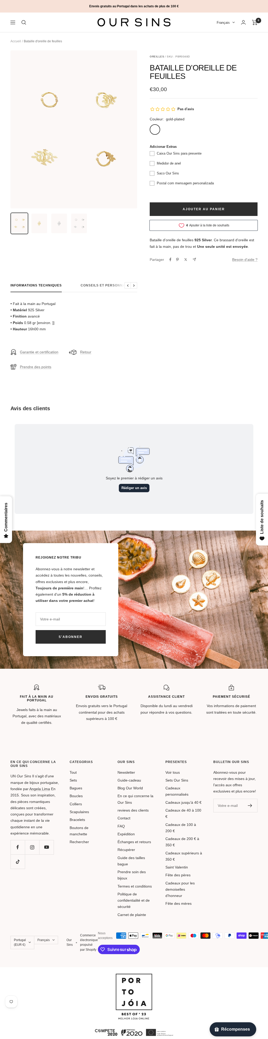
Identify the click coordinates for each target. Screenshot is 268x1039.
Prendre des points (35, 367)
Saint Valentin (176, 867)
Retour (85, 352)
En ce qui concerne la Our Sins (135, 799)
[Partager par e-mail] (194, 259)
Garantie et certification (39, 352)
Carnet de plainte (132, 915)
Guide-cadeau (129, 780)
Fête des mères (178, 903)
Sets (73, 780)
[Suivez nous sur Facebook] (17, 847)
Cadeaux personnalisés (176, 791)
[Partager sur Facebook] (170, 259)
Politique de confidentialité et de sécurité (134, 900)
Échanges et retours (134, 842)
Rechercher (79, 842)
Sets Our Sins (176, 780)
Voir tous (172, 772)
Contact (124, 818)
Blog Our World (130, 788)
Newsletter (126, 772)
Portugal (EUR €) (20, 942)
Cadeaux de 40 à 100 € (183, 813)
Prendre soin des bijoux (132, 875)
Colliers (76, 804)
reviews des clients (133, 810)
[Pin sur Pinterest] (177, 259)
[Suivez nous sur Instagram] (32, 847)
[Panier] (255, 22)
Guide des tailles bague (131, 861)
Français (223, 23)
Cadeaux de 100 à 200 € (180, 828)
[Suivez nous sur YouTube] (46, 847)
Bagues (76, 788)
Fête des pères (178, 875)
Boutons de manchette (79, 831)
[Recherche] (23, 22)
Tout (73, 772)
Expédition (126, 834)
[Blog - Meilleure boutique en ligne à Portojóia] (134, 977)
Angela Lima (39, 789)
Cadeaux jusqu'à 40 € (183, 802)
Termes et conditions (135, 886)
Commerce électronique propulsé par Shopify (89, 943)
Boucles (76, 796)
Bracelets (77, 820)
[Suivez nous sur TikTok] (17, 861)
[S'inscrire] (250, 805)
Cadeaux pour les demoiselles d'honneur (180, 889)
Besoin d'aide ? (245, 259)
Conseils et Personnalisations (112, 285)
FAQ (121, 826)
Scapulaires (79, 812)
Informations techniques (36, 285)
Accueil (15, 41)
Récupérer (126, 850)
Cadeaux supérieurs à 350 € (183, 856)
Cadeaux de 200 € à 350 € (182, 842)
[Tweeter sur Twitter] (185, 259)
